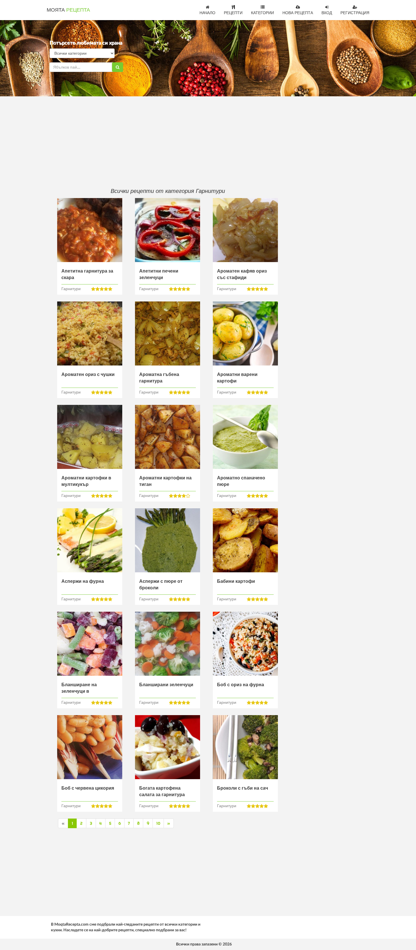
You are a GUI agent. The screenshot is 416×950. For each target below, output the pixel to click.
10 (158, 823)
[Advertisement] (167, 141)
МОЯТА (68, 10)
